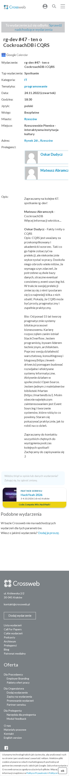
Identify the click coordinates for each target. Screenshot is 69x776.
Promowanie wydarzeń (20, 700)
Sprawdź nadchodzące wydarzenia (38, 27)
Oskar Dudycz (51, 154)
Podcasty (9, 637)
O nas (7, 725)
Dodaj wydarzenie (17, 692)
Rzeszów (30, 119)
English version (13, 737)
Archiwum (10, 641)
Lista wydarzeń (13, 625)
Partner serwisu (16, 704)
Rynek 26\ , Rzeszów (38, 140)
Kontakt (9, 733)
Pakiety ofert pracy (18, 682)
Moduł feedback (16, 718)
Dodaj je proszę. (48, 533)
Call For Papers (13, 629)
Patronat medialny (15, 653)
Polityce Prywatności (37, 773)
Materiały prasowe (15, 729)
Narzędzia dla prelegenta (21, 714)
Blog (6, 649)
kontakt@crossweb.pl (17, 604)
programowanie (35, 86)
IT (25, 80)
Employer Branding (18, 678)
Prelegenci (10, 645)
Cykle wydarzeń (13, 633)
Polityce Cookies (57, 773)
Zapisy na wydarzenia (19, 696)
